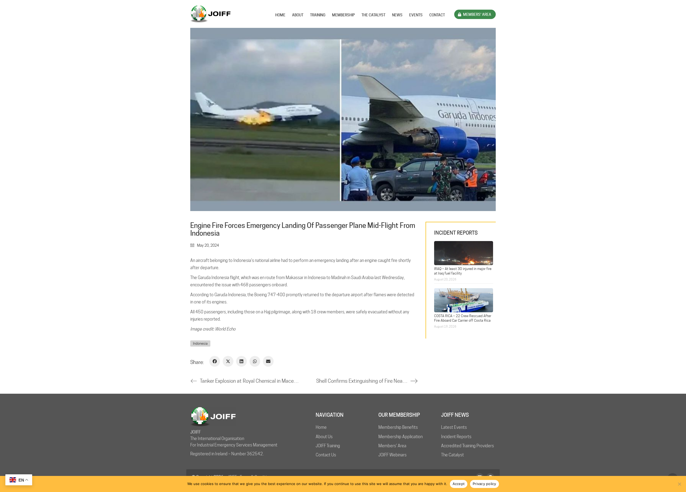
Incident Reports (456, 436)
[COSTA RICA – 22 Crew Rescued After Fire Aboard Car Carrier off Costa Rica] (463, 299)
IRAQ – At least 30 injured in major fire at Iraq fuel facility (462, 270)
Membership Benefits (398, 427)
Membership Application (400, 436)
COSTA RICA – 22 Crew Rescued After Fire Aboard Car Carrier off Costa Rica (462, 318)
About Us (324, 436)
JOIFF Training (328, 445)
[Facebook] (214, 361)
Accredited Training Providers (467, 445)
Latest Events (454, 427)
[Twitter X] (228, 361)
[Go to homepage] (210, 13)
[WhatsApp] (254, 361)
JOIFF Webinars (392, 454)
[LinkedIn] (241, 361)
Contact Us (326, 454)
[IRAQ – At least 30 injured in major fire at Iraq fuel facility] (463, 252)
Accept (459, 484)
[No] (679, 484)
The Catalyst (452, 454)
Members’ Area (392, 445)
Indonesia (200, 343)
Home (321, 427)
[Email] (268, 361)
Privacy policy (484, 484)
